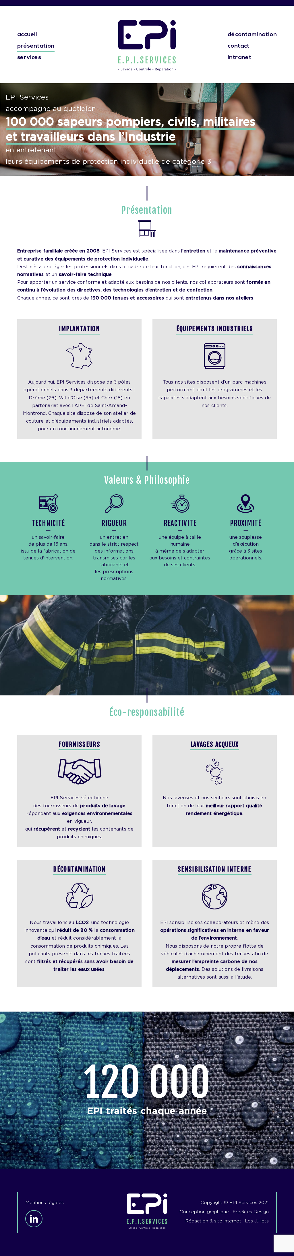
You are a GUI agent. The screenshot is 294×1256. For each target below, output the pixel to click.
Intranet (239, 58)
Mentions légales (44, 1202)
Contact (238, 46)
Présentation (36, 46)
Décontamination (252, 35)
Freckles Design (251, 1212)
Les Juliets (257, 1221)
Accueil (27, 35)
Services (29, 58)
